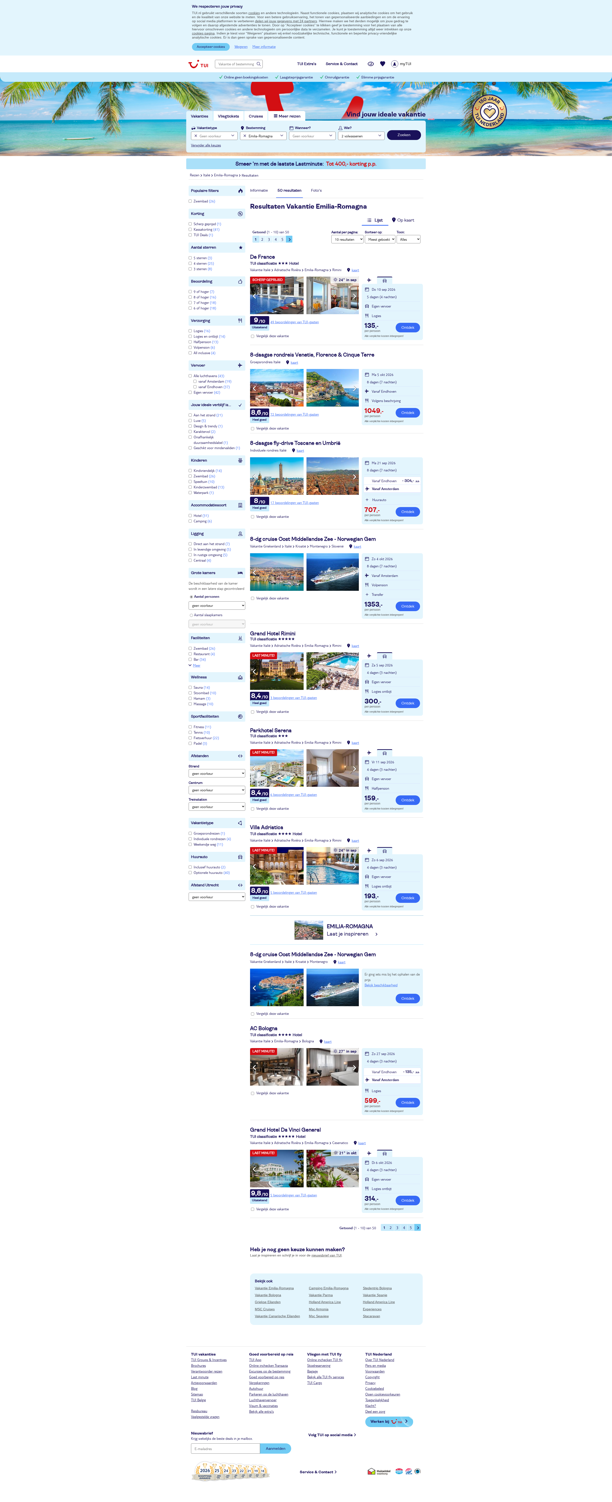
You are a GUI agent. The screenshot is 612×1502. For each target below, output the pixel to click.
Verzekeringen (259, 1382)
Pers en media (375, 1365)
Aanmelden (275, 1449)
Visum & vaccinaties (263, 1405)
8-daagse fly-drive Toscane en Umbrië (295, 443)
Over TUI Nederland (379, 1359)
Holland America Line (325, 1302)
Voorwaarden (375, 1371)
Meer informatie (264, 46)
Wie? (348, 128)
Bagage (312, 1371)
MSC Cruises (265, 1309)
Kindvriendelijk (208, 470)
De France (262, 257)
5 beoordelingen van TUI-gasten (293, 892)
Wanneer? (303, 128)
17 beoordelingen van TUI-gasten (294, 502)
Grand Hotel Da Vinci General (285, 1130)
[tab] (259, 192)
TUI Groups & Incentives (209, 1359)
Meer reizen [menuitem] (290, 116)
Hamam (202, 698)
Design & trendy (208, 426)
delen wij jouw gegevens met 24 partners (286, 21)
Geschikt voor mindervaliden (217, 448)
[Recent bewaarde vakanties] (383, 64)
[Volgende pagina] (289, 239)
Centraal (202, 560)
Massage (203, 704)
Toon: (401, 232)
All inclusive (204, 353)
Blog (194, 1388)
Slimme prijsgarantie (377, 77)
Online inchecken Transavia (268, 1365)
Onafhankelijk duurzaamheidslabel (211, 439)
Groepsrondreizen (209, 833)
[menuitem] (407, 64)
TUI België (198, 1400)
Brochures (198, 1365)
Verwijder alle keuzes (206, 145)
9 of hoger (204, 291)
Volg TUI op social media (330, 1435)
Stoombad (205, 693)
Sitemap (197, 1394)
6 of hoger (205, 308)
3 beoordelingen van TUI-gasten (293, 697)
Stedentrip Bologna (377, 1288)
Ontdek (407, 327)
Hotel (201, 515)
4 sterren (204, 263)
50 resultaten (289, 190)
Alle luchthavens (209, 376)
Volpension (204, 347)
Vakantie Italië (260, 270)
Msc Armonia (318, 1309)
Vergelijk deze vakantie (272, 336)
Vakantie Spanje (375, 1295)
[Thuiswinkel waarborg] (380, 1471)
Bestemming (255, 128)
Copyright (372, 1377)
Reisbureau (199, 1411)
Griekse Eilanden (268, 1302)
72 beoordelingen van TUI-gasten (294, 414)
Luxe (200, 420)
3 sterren (203, 269)
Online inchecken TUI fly (325, 1359)
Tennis (202, 732)
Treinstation (198, 799)
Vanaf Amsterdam (385, 488)
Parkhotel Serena (271, 730)
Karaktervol (204, 431)
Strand (194, 766)
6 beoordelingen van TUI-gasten (293, 794)
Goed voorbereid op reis (266, 1377)
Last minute (199, 1377)
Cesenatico (340, 1142)
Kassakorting (206, 229)
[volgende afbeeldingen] (354, 296)
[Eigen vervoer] (384, 280)
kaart (355, 270)
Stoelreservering (318, 1365)
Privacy (370, 1382)
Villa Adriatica (266, 827)
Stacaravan (371, 1316)
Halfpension (206, 342)
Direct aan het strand (212, 544)
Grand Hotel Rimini (272, 633)
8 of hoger (205, 297)
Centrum (195, 783)
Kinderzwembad (209, 487)
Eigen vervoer (207, 392)
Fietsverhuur (206, 738)
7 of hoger (205, 302)
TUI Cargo (314, 1382)
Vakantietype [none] (207, 128)
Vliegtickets (228, 116)
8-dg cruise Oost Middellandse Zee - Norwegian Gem (313, 539)
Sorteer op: (373, 232)
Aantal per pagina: (344, 232)
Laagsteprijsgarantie (296, 77)
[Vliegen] (369, 280)
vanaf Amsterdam (214, 381)
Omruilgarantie (337, 77)
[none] (195, 136)
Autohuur (256, 1388)
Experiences (372, 1309)
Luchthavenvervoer (263, 1400)
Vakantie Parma (321, 1295)
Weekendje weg (208, 844)
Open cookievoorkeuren (382, 1394)
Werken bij (380, 1421)
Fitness (202, 727)
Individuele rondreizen (212, 839)
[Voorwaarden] (408, 1471)
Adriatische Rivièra (287, 270)
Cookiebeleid (374, 1388)
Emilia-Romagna (316, 270)
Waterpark (204, 492)
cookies (254, 13)
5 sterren (203, 258)
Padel (200, 743)
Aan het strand (208, 415)
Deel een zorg (375, 1411)
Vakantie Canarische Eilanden (277, 1316)
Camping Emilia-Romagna (329, 1288)
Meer (196, 665)
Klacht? (370, 1405)
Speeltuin (204, 481)
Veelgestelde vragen (205, 1416)
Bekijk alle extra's (261, 1411)
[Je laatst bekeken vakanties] (371, 64)
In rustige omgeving (210, 555)
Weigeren (241, 46)
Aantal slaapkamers (208, 615)
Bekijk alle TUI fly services (325, 1377)
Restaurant (204, 654)
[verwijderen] (244, 136)
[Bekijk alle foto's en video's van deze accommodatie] (304, 295)
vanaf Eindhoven (214, 387)
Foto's (316, 190)
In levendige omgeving (212, 549)
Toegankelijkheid (377, 1400)
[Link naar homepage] (198, 64)
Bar (200, 659)
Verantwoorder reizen (206, 1371)
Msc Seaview (319, 1316)
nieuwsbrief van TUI (326, 1255)
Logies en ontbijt (209, 336)
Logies (202, 331)
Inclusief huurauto (209, 867)
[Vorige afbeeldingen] (254, 296)
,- (371, 326)
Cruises (256, 116)
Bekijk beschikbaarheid (381, 985)
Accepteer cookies (211, 47)
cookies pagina (203, 33)
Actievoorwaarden (204, 1382)
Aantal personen (206, 596)
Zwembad (204, 201)
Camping (203, 521)
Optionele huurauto (212, 872)
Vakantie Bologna (268, 1295)
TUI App (255, 1359)
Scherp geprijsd (207, 224)
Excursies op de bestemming (269, 1371)
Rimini (336, 270)
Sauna (202, 687)
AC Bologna (264, 1028)
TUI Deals (203, 235)
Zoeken (404, 135)
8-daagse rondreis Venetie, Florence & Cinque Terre (312, 354)
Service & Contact (316, 1472)
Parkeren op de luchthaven (268, 1394)
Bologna (308, 1041)
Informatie (259, 190)
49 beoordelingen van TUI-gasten (294, 322)
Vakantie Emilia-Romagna (274, 1288)
